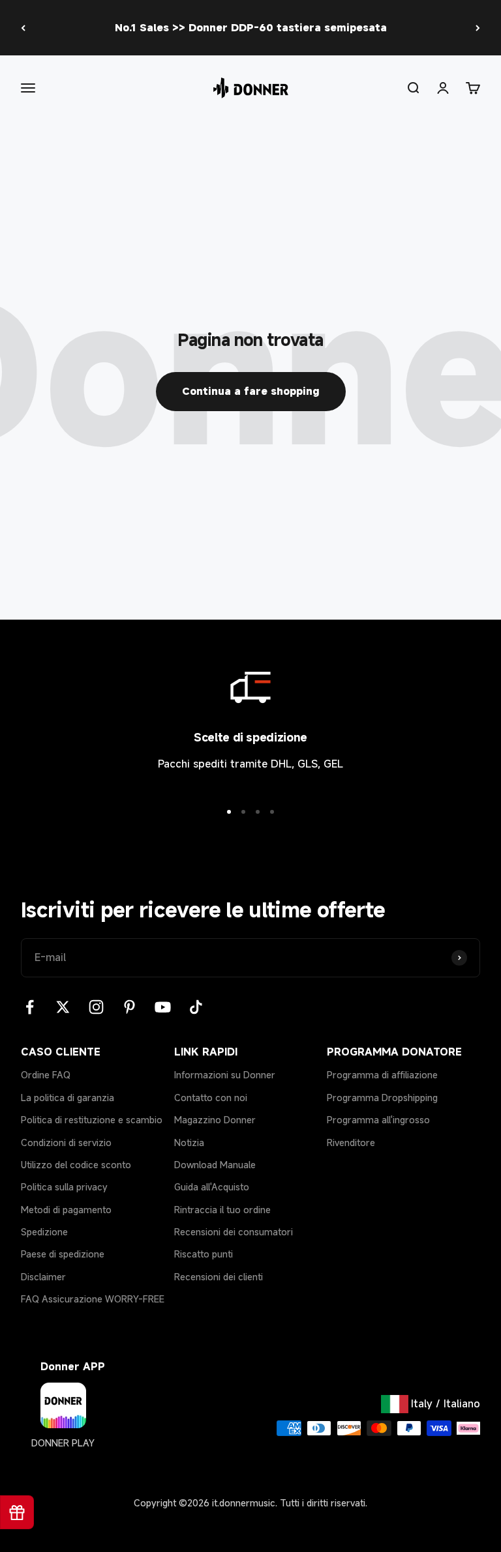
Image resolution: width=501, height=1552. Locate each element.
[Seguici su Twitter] (63, 1007)
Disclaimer (43, 1277)
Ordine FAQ (45, 1075)
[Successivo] (478, 27)
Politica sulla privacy (64, 1187)
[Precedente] (23, 27)
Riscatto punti (203, 1254)
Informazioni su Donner (224, 1075)
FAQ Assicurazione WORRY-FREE (92, 1299)
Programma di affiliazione (382, 1075)
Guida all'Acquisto (211, 1187)
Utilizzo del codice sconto (76, 1164)
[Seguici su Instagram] (96, 1007)
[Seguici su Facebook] (29, 1007)
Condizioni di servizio (66, 1142)
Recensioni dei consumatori (233, 1232)
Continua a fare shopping (251, 391)
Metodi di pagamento (66, 1209)
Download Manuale (215, 1164)
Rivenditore (351, 1142)
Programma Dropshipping (382, 1097)
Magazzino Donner (215, 1120)
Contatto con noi (210, 1097)
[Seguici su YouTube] (163, 1007)
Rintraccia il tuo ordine (222, 1209)
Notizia (189, 1142)
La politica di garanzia (67, 1097)
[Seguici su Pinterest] (129, 1007)
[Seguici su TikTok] (196, 1007)
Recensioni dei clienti (218, 1277)
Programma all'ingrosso (378, 1120)
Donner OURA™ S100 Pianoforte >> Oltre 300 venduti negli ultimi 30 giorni (250, 30)
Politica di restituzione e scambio (91, 1120)
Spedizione (44, 1232)
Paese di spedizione (62, 1254)
